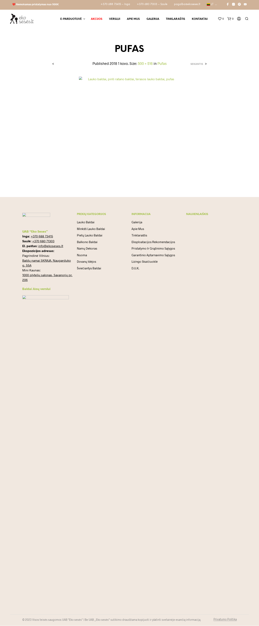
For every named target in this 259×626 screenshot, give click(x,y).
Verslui (114, 19)
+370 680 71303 (43, 241)
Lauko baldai (85, 222)
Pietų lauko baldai (89, 235)
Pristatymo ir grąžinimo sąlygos (153, 248)
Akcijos (96, 19)
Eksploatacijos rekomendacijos (153, 242)
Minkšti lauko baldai (91, 229)
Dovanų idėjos (86, 261)
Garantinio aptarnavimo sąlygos (153, 255)
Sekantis (196, 64)
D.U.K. (135, 268)
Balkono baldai (87, 242)
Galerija (152, 19)
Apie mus (133, 19)
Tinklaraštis (175, 19)
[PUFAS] (129, 128)
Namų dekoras (87, 248)
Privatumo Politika (225, 619)
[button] (221, 19)
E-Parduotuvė (71, 19)
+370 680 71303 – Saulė (152, 4)
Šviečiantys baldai (89, 268)
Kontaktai (200, 19)
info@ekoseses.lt (50, 246)
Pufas (162, 63)
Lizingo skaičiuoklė (145, 261)
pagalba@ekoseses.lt (187, 4)
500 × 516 (145, 63)
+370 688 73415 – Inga (115, 4)
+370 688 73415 (42, 236)
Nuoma (82, 255)
